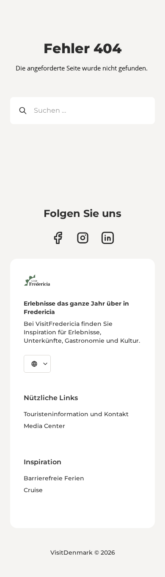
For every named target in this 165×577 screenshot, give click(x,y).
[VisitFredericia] (37, 279)
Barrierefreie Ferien (54, 478)
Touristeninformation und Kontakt (76, 414)
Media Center (44, 426)
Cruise (33, 490)
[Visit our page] (57, 237)
